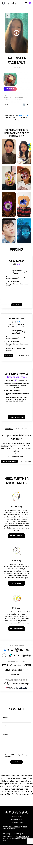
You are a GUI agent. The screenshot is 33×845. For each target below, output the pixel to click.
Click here (9, 429)
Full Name (5, 717)
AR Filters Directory (23, 836)
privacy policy (17, 817)
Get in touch (16, 583)
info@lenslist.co (16, 819)
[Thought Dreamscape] (9, 151)
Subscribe (8, 355)
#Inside (20, 97)
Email (4, 726)
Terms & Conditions (14, 827)
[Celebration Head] (9, 230)
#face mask (14, 97)
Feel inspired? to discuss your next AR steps (16, 118)
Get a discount (26, 461)
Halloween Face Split (16, 60)
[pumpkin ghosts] (24, 204)
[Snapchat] (13, 812)
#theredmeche (17, 99)
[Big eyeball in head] (9, 204)
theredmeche (17, 67)
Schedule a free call (21, 355)
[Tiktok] (20, 812)
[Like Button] (24, 104)
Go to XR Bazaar (16, 629)
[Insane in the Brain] (24, 151)
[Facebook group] (26, 812)
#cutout (7, 97)
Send (16, 762)
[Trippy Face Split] (9, 178)
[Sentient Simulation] (24, 230)
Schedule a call (16, 536)
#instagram (8, 99)
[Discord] (23, 812)
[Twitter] (16, 812)
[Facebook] (6, 812)
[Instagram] (10, 812)
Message (5, 734)
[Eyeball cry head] (24, 178)
